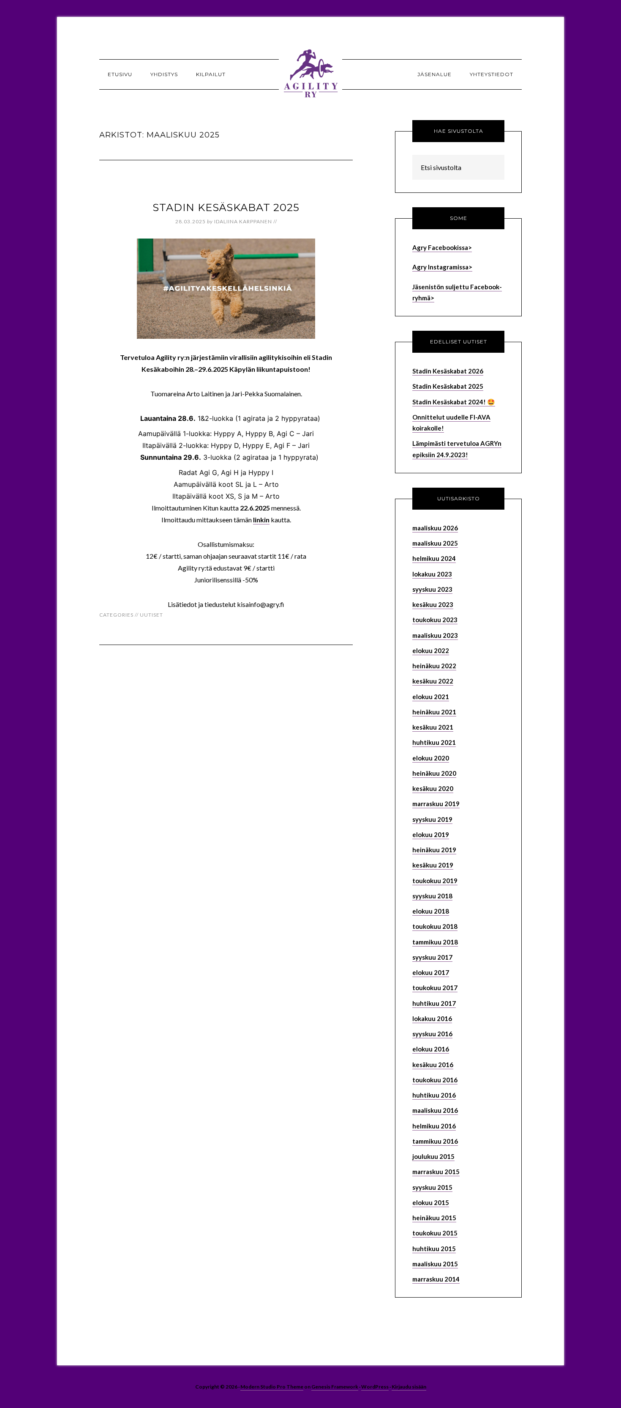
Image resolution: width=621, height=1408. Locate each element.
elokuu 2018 (430, 911)
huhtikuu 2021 (434, 742)
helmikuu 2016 (434, 1126)
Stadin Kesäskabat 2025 (226, 207)
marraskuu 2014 (436, 1279)
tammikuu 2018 (435, 942)
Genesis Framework (334, 1386)
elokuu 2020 (430, 758)
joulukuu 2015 (433, 1156)
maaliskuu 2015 (435, 1264)
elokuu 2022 (430, 650)
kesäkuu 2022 (432, 681)
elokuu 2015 (430, 1202)
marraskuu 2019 (436, 803)
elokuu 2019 (430, 834)
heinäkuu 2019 (434, 850)
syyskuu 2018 (432, 896)
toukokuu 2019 (435, 880)
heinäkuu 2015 (434, 1217)
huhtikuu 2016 (434, 1095)
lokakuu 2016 (432, 1018)
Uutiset (151, 615)
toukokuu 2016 (435, 1080)
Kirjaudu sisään (409, 1386)
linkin (261, 520)
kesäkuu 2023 (432, 604)
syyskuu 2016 (432, 1033)
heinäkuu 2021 (434, 712)
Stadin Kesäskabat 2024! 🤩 (453, 402)
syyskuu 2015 (432, 1187)
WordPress (375, 1386)
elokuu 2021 (430, 696)
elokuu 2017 (430, 972)
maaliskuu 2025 (435, 543)
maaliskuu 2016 (435, 1110)
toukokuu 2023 (435, 619)
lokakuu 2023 (432, 574)
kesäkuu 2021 (432, 727)
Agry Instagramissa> (442, 267)
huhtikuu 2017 (434, 1003)
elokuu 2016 (430, 1049)
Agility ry (310, 74)
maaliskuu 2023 (435, 635)
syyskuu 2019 (432, 819)
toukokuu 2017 (435, 987)
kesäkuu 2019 (432, 865)
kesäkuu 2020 (432, 788)
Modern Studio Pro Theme (271, 1386)
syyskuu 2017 (432, 957)
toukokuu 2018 (435, 926)
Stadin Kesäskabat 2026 (447, 371)
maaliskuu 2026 (435, 528)
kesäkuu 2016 (432, 1064)
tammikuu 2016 (435, 1141)
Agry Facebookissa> (442, 247)
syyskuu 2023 (432, 589)
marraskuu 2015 (436, 1171)
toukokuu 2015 (435, 1233)
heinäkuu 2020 (434, 773)
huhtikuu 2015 (434, 1248)
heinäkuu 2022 (434, 666)
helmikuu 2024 (434, 558)
